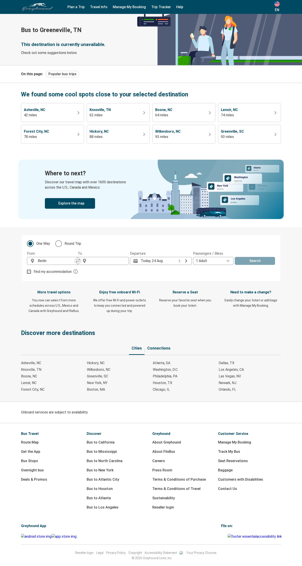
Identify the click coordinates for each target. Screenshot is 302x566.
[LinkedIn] (225, 536)
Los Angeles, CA (231, 369)
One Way (43, 243)
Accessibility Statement (161, 553)
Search (255, 261)
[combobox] (56, 261)
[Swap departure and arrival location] (78, 261)
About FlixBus (163, 451)
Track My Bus (229, 451)
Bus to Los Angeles (103, 507)
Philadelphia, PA (165, 376)
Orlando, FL (227, 389)
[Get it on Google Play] (36, 536)
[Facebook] (221, 536)
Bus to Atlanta (99, 498)
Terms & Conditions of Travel (176, 489)
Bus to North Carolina (104, 461)
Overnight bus (32, 470)
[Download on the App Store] (64, 536)
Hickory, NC (96, 363)
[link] (151, 189)
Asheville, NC (31, 363)
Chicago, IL (161, 389)
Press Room (162, 470)
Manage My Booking (234, 442)
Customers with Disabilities (240, 479)
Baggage (225, 470)
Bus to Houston (100, 489)
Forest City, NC (32, 389)
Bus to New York (100, 470)
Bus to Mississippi (102, 451)
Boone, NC (29, 376)
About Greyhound (166, 442)
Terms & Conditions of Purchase (179, 479)
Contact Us (227, 489)
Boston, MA (96, 389)
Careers (158, 461)
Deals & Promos (34, 479)
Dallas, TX (226, 363)
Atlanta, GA (161, 363)
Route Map (30, 442)
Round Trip (73, 243)
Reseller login (163, 507)
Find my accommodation (53, 272)
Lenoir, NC (28, 383)
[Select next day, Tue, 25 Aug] (186, 261)
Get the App (30, 451)
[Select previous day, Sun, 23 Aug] (179, 261)
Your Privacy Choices (201, 553)
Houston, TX (162, 383)
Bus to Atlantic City (103, 479)
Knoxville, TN (31, 369)
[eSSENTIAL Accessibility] (256, 536)
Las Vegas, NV (230, 376)
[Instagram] (223, 536)
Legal (99, 553)
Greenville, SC (97, 376)
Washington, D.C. (165, 369)
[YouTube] (224, 536)
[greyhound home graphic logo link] (37, 7)
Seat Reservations (233, 461)
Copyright (135, 553)
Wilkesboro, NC (98, 369)
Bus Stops (29, 461)
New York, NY (97, 383)
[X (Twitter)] (227, 536)
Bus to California (101, 442)
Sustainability (163, 498)
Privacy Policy (116, 553)
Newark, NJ (227, 383)
